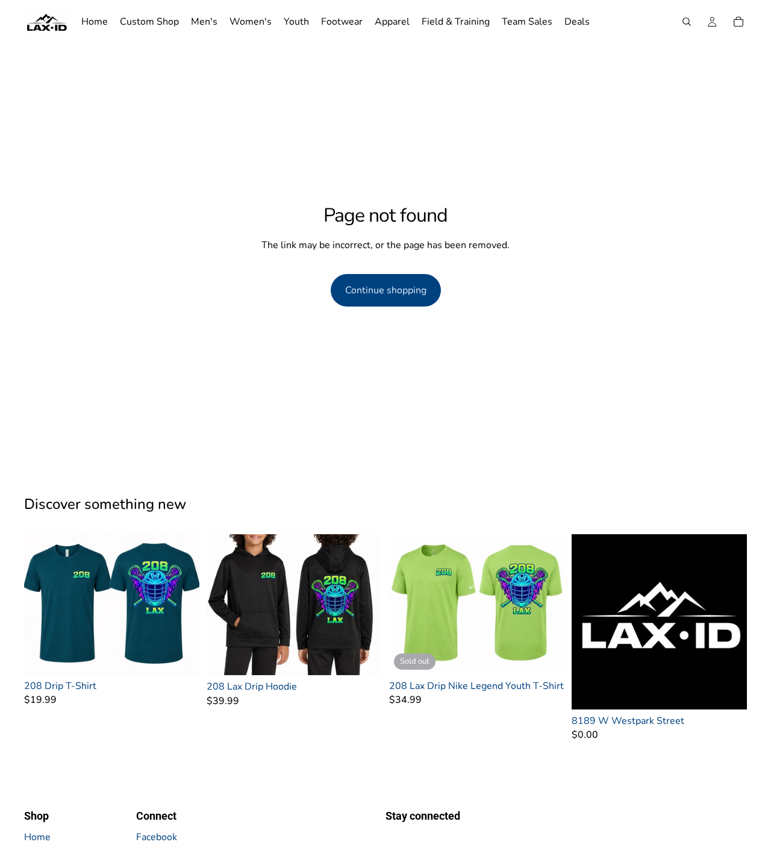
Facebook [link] (156, 837)
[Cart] (738, 21)
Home (37, 837)
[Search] (686, 21)
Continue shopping (385, 290)
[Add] (728, 691)
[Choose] (181, 656)
